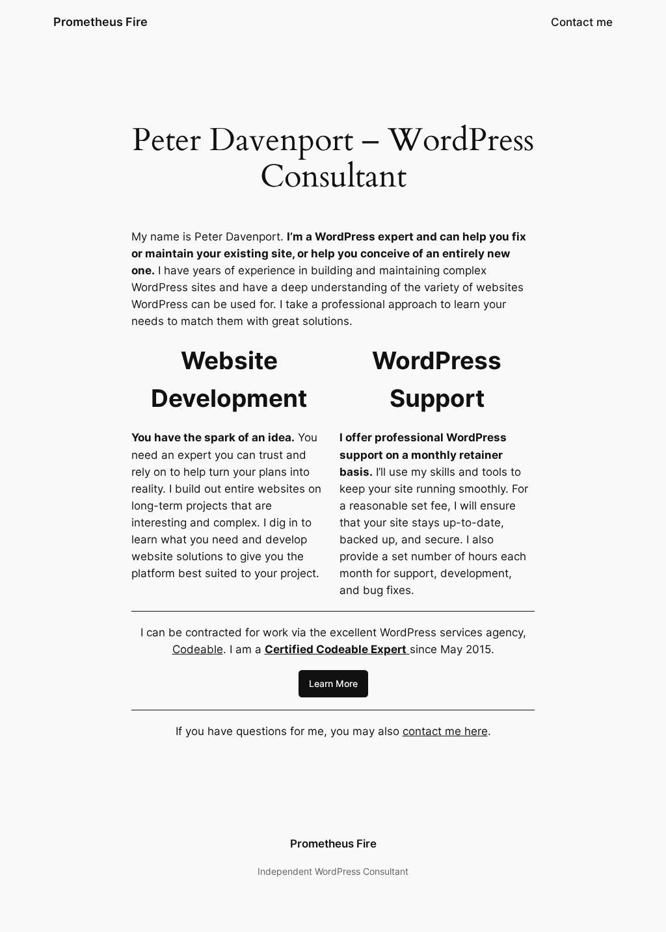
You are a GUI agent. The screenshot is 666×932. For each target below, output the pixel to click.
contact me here (445, 731)
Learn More (333, 683)
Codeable (197, 649)
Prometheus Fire (100, 22)
